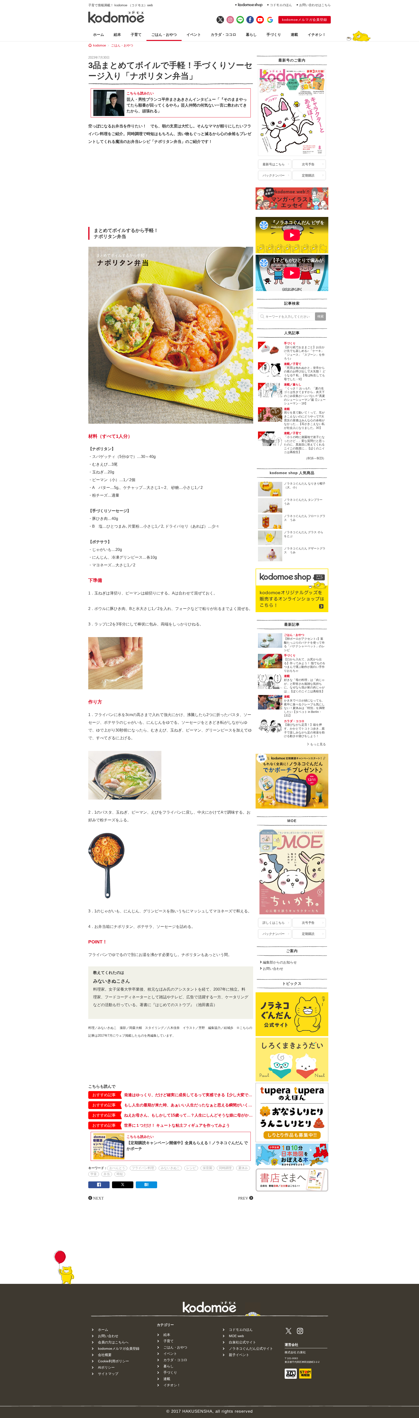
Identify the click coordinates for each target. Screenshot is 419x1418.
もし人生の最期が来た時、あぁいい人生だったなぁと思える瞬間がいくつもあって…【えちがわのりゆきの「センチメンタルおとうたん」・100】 (188, 1105)
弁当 (107, 1174)
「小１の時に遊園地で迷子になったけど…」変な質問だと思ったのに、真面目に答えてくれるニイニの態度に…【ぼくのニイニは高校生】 (304, 444)
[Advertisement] (170, 187)
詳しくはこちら (274, 923)
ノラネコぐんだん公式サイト (251, 1348)
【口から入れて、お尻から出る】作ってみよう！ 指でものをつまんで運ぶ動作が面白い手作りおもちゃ (304, 665)
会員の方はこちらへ (113, 1342)
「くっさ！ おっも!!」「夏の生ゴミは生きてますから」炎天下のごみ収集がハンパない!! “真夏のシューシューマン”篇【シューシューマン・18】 (305, 396)
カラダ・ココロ (223, 34)
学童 (93, 1174)
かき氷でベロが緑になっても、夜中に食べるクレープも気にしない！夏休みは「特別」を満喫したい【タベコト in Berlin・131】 (304, 708)
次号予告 (308, 164)
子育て (136, 34)
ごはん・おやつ (164, 34)
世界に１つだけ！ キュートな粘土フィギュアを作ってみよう (177, 1125)
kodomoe (99, 45)
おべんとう (117, 1168)
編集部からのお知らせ (280, 962)
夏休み (243, 1168)
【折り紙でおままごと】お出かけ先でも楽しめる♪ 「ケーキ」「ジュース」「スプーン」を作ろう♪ (304, 353)
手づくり (273, 34)
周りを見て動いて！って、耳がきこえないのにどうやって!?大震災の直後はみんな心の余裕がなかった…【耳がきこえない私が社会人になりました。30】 (304, 420)
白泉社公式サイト (242, 1342)
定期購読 (308, 175)
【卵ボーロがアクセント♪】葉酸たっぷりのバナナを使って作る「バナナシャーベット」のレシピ (304, 644)
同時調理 (225, 1168)
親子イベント (239, 1355)
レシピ (191, 1168)
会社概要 (105, 1355)
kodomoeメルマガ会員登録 (304, 20)
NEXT (98, 1198)
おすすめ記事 (104, 1095)
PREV (243, 1198)
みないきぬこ (170, 1168)
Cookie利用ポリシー (113, 1361)
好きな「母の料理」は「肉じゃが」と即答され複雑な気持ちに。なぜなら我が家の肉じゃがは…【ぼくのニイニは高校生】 (304, 685)
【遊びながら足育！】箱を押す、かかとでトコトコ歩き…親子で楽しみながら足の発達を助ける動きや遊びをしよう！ (304, 730)
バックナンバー (274, 175)
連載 (294, 34)
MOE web (236, 1336)
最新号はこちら (274, 164)
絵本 (117, 34)
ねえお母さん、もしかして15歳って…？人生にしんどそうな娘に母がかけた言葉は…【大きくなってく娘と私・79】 (188, 1115)
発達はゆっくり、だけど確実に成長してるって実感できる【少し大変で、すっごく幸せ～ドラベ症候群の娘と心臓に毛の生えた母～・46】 (188, 1095)
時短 (120, 1174)
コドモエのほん (281, 5)
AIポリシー (106, 1367)
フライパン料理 (143, 1168)
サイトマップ (108, 1374)
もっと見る (318, 744)
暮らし (251, 34)
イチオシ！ (317, 34)
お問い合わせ (273, 969)
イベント (193, 34)
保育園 (207, 1168)
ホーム (98, 34)
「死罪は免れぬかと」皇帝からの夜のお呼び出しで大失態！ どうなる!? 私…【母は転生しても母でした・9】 (304, 373)
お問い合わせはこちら (315, 5)
